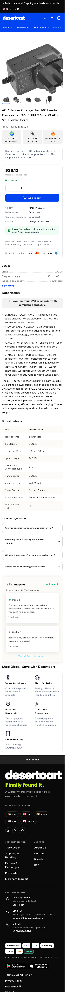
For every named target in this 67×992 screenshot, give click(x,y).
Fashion (57, 27)
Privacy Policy (15, 980)
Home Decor (23, 27)
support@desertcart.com (28, 917)
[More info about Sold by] (43, 207)
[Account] (52, 18)
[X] (15, 830)
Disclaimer (13, 986)
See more (8, 285)
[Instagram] (8, 830)
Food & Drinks (41, 27)
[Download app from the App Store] (38, 966)
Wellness (7, 27)
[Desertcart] (14, 18)
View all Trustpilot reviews (32, 656)
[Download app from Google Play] (15, 966)
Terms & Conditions (19, 975)
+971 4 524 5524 (22, 931)
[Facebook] (22, 830)
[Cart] (59, 18)
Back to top (32, 759)
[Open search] (45, 18)
